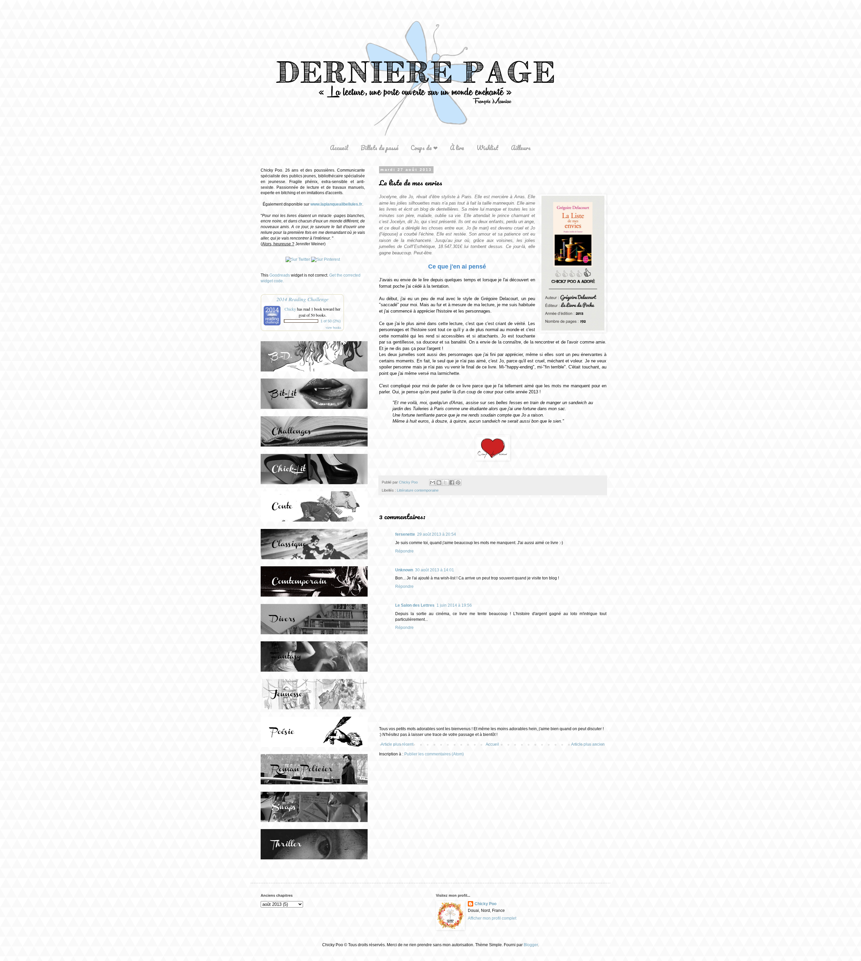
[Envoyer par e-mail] (432, 482)
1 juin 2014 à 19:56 (454, 605)
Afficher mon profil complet (492, 918)
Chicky (290, 309)
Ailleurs (521, 147)
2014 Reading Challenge (302, 298)
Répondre (404, 551)
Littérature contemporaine (418, 490)
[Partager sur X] (445, 482)
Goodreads (279, 275)
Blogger (531, 944)
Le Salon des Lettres (415, 605)
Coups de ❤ (424, 147)
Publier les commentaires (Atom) (434, 754)
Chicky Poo (485, 903)
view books (333, 327)
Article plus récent (397, 744)
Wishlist (487, 147)
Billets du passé (379, 147)
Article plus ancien (588, 744)
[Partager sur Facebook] (451, 482)
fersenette (405, 534)
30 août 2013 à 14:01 (434, 570)
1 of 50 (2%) (331, 321)
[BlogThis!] (439, 482)
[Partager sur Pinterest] (458, 482)
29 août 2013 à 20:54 (436, 534)
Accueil (339, 147)
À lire (457, 147)
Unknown (404, 570)
